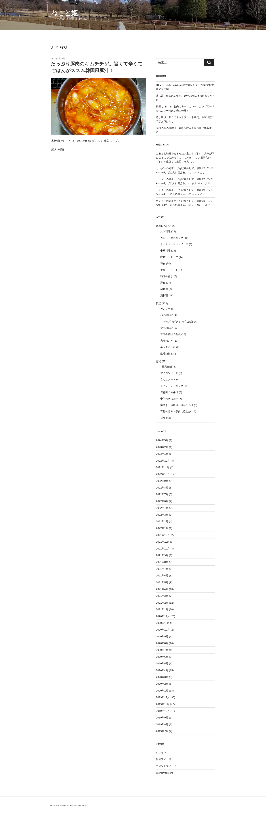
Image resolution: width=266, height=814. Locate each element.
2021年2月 (162, 602)
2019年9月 (162, 717)
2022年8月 (162, 487)
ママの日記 (166, 327)
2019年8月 (162, 724)
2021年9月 (162, 555)
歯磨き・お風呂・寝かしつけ (176, 405)
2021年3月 (162, 595)
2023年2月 (162, 447)
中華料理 (165, 250)
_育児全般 (166, 366)
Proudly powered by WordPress (68, 805)
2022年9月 (162, 480)
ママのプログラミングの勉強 (176, 321)
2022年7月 (162, 494)
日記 (158, 303)
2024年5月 (162, 440)
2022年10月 (163, 474)
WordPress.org (164, 772)
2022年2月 (162, 521)
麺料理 (164, 295)
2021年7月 (162, 568)
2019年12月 (163, 697)
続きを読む (58, 149)
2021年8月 (162, 562)
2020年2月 (162, 683)
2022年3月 (162, 514)
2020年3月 (162, 677)
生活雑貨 (165, 353)
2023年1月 (162, 453)
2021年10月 (163, 548)
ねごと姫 (64, 12)
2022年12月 (163, 460)
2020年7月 (162, 649)
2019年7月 (162, 731)
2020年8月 (162, 643)
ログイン (161, 752)
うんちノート (168, 379)
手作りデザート (169, 269)
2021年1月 (162, 609)
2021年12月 (163, 535)
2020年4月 (162, 670)
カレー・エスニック (171, 237)
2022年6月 (162, 501)
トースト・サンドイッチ (174, 244)
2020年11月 (162, 622)
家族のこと (166, 340)
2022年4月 (162, 507)
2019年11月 (162, 704)
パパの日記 (166, 315)
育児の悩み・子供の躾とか (175, 411)
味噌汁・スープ (169, 257)
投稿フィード (163, 759)
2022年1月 (162, 528)
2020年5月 (162, 663)
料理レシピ (162, 226)
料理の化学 (166, 276)
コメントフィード (166, 766)
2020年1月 (162, 690)
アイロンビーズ (169, 373)
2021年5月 (162, 582)
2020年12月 (163, 616)
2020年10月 (163, 629)
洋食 (162, 282)
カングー (165, 308)
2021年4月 (162, 589)
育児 (158, 361)
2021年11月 (162, 541)
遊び (162, 417)
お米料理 (165, 231)
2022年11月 (162, 467)
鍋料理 (164, 289)
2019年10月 (163, 710)
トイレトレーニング (171, 385)
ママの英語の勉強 (170, 334)
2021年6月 (162, 575)
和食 (162, 263)
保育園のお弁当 (169, 392)
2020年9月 (162, 636)
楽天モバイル (168, 347)
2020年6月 (162, 656)
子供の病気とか (169, 398)
